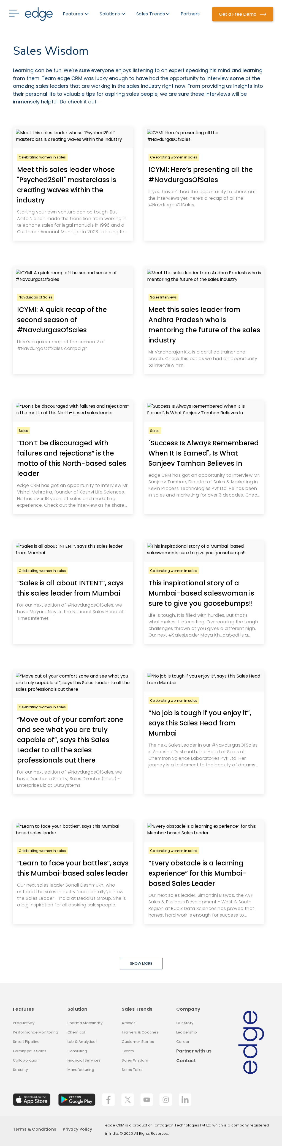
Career (183, 1041)
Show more (141, 963)
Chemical (76, 1032)
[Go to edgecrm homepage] (39, 14)
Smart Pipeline (26, 1041)
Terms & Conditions (34, 1129)
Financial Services (84, 1060)
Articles (128, 1023)
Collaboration (26, 1060)
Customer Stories (138, 1041)
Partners (190, 14)
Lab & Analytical (82, 1041)
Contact (186, 1060)
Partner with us (194, 1051)
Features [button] (73, 14)
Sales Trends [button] (150, 14)
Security (20, 1069)
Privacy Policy (77, 1129)
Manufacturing (80, 1069)
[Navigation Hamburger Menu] (17, 14)
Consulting (77, 1051)
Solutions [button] (110, 14)
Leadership (186, 1032)
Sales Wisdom (135, 1060)
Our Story (184, 1023)
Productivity (23, 1023)
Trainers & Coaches (140, 1032)
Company (188, 1009)
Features (23, 1009)
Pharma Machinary (84, 1023)
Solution (77, 1009)
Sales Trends (137, 1009)
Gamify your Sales (29, 1051)
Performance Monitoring (35, 1032)
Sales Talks (132, 1069)
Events (128, 1051)
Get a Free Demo (238, 14)
